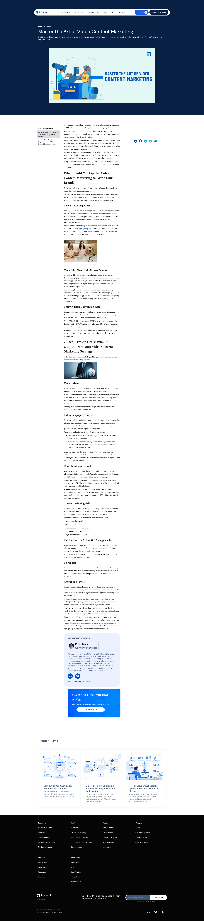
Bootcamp (75, 862)
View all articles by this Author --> (80, 681)
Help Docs (42, 867)
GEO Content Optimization (81, 842)
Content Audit (76, 847)
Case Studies (76, 872)
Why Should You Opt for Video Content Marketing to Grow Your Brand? (48, 135)
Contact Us (42, 862)
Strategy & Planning (78, 832)
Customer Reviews (142, 832)
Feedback (42, 877)
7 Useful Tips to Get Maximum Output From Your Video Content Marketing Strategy (48, 142)
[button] (65, 12)
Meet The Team (141, 842)
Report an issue (43, 912)
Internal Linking (109, 842)
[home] (42, 12)
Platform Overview (45, 847)
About (137, 828)
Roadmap (42, 872)
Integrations (75, 877)
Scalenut (73, 623)
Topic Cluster (108, 828)
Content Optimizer (110, 837)
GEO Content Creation (79, 837)
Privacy (60, 912)
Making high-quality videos (83, 228)
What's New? (76, 882)
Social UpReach (44, 837)
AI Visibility (42, 832)
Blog (72, 867)
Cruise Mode (108, 832)
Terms (53, 912)
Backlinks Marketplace (46, 842)
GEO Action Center (45, 828)
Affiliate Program (141, 837)
